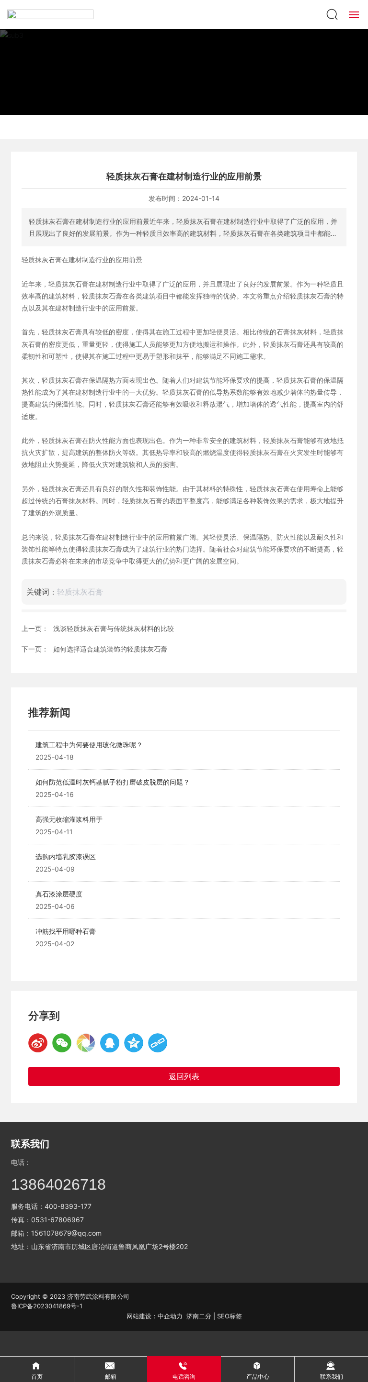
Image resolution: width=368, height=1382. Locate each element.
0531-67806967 (57, 1220)
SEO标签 (229, 1316)
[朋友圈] (85, 1042)
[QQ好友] (109, 1042)
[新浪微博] (37, 1042)
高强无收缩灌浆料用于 (69, 819)
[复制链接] (157, 1042)
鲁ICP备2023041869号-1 (46, 1306)
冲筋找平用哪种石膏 (65, 931)
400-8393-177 (68, 1206)
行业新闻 (184, 126)
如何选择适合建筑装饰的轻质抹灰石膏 (110, 649)
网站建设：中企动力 (154, 1316)
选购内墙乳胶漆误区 (65, 856)
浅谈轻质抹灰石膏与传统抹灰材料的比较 (113, 628)
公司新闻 (230, 126)
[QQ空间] (133, 1042)
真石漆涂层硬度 (58, 894)
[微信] (61, 1042)
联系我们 (30, 1144)
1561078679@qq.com (66, 1233)
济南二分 (198, 1316)
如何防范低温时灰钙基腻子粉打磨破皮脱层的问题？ (112, 782)
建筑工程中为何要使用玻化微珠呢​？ (89, 745)
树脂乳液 (138, 126)
